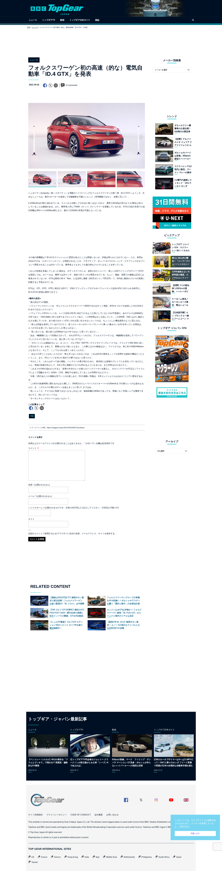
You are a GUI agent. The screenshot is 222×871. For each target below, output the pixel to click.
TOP (28, 27)
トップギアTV (48, 20)
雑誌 (97, 20)
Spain (179, 857)
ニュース (33, 20)
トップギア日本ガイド (80, 20)
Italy (97, 857)
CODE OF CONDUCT (80, 815)
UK (32, 857)
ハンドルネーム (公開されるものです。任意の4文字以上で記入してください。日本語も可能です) (73, 508)
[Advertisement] (111, 41)
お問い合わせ (112, 815)
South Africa (163, 857)
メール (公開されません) (40, 496)
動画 (62, 20)
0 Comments (71, 85)
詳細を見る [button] (184, 826)
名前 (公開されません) (39, 485)
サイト (31, 519)
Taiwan (34, 862)
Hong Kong (72, 857)
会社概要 (98, 815)
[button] (141, 137)
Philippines (146, 857)
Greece (57, 857)
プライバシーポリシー (56, 815)
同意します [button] (195, 833)
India (87, 857)
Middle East (111, 857)
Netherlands (129, 857)
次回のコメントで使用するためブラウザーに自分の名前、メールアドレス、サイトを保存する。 (72, 533)
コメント (33, 448)
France (44, 857)
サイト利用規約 (35, 815)
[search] (193, 20)
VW (32, 416)
